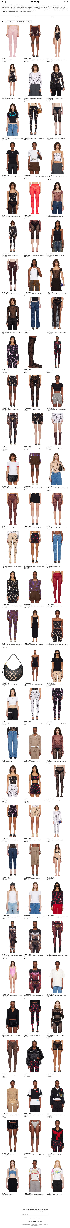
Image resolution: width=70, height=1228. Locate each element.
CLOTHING (11, 21)
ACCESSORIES (20, 21)
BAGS (28, 21)
